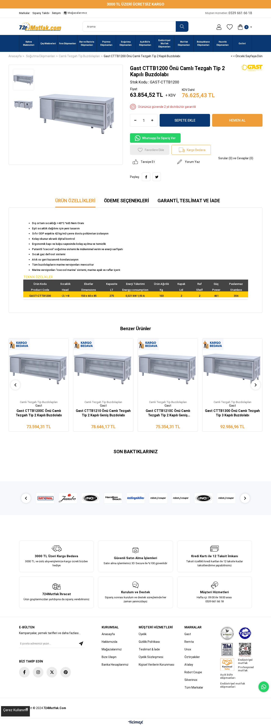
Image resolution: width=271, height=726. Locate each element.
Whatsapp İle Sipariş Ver (159, 138)
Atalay (188, 664)
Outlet (242, 43)
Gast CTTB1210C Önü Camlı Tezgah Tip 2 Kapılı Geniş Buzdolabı (168, 413)
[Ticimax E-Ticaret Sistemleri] (135, 722)
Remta (189, 641)
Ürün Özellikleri (75, 200)
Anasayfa (108, 634)
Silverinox (190, 680)
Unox (187, 649)
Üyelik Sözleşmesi (151, 657)
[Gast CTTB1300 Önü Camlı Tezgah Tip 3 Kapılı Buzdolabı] (232, 368)
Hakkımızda (109, 641)
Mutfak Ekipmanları (184, 43)
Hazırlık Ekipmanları (223, 43)
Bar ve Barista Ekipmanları (86, 43)
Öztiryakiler (192, 657)
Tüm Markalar (193, 687)
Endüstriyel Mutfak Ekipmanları (164, 43)
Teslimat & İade (149, 649)
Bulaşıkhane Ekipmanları (203, 43)
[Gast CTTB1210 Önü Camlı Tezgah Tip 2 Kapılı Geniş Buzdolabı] (103, 368)
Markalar (24, 13)
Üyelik (143, 634)
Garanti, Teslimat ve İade (189, 200)
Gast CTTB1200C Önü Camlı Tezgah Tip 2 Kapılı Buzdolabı (39, 413)
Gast (187, 634)
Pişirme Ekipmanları (106, 43)
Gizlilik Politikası (149, 641)
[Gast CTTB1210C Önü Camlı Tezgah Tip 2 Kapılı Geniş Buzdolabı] (168, 368)
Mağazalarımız (77, 12)
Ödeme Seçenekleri (126, 200)
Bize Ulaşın (109, 657)
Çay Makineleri (48, 43)
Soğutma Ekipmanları (126, 43)
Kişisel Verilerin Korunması (156, 664)
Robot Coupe (193, 672)
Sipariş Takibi (40, 13)
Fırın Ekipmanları (67, 43)
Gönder (81, 643)
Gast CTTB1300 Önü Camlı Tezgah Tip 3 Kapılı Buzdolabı (232, 413)
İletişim (56, 13)
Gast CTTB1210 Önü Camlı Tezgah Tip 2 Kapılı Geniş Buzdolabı (103, 413)
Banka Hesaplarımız (115, 664)
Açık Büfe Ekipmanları (145, 43)
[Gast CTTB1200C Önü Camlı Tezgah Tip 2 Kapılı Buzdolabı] (39, 368)
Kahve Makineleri (28, 43)
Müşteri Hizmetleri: (228, 13)
